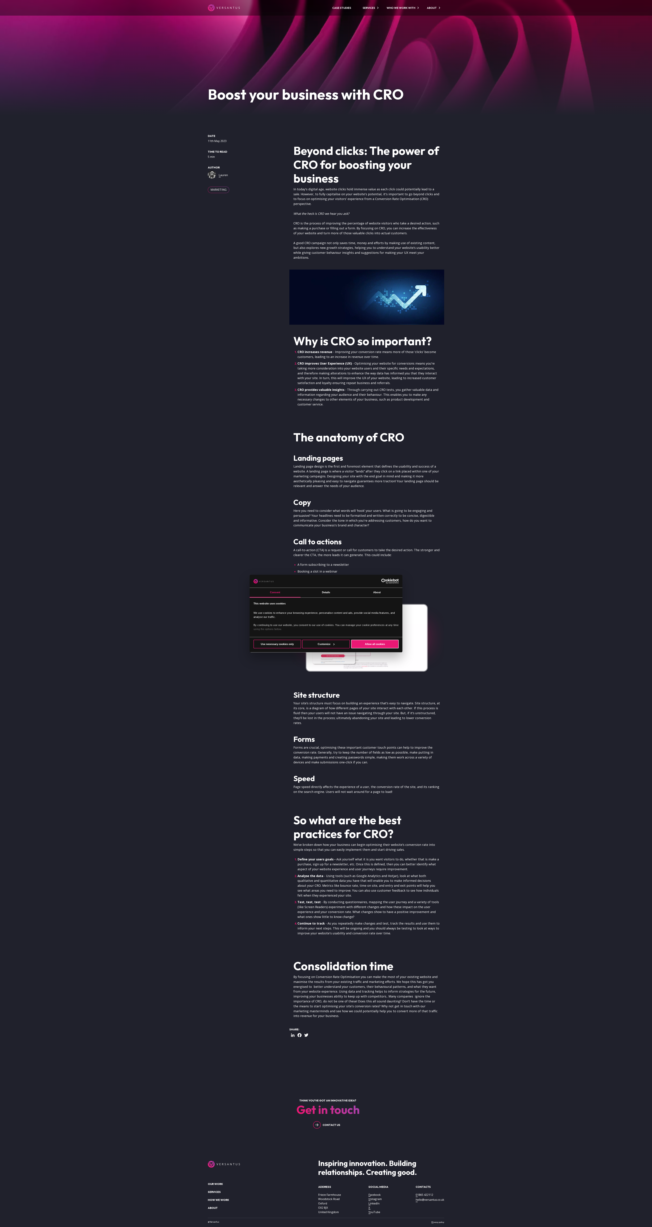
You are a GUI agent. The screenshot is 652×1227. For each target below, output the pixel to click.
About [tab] (377, 592)
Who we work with (401, 7)
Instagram (375, 1199)
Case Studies (341, 7)
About (432, 7)
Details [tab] (326, 592)
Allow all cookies (375, 644)
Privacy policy (437, 1222)
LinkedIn (373, 1203)
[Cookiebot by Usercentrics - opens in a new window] (384, 581)
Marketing (219, 190)
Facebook (374, 1195)
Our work (215, 1184)
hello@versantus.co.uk (430, 1200)
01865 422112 (424, 1195)
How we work (218, 1200)
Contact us (331, 1125)
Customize (324, 644)
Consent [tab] (275, 592)
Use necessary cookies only (277, 644)
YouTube (374, 1212)
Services (369, 7)
